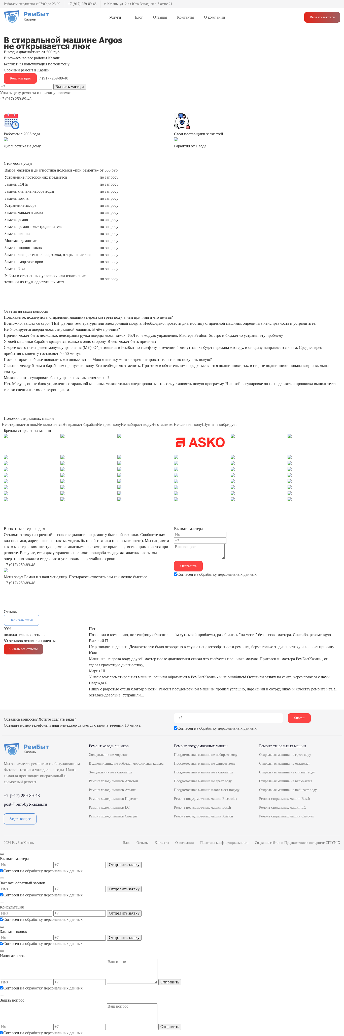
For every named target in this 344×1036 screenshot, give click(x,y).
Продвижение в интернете (305, 843)
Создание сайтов (268, 843)
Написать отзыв (21, 620)
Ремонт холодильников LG (109, 807)
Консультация (20, 78)
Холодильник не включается (110, 772)
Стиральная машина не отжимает (284, 763)
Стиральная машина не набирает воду (288, 790)
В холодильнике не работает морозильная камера (126, 763)
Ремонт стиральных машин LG (282, 807)
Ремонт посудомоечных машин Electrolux (205, 799)
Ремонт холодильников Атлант (112, 790)
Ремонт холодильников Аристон (113, 781)
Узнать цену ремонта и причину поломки (36, 93)
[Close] (2, 854)
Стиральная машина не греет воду (285, 755)
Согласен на (217, 574)
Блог (139, 17)
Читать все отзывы (23, 649)
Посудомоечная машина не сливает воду (204, 763)
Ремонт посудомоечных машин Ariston (203, 816)
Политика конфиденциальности (224, 843)
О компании (214, 17)
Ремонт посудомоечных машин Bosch (202, 807)
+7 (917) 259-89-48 (82, 4)
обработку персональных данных (228, 574)
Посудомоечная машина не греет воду (203, 781)
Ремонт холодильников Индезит (113, 799)
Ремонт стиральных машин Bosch (284, 799)
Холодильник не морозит (108, 755)
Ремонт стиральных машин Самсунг (286, 816)
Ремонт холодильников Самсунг (113, 816)
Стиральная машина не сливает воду (287, 772)
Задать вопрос (20, 819)
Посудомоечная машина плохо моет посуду (206, 790)
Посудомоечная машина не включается (203, 772)
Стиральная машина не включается (285, 781)
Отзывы (160, 17)
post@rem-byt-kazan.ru (25, 804)
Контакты (185, 17)
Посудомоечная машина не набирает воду (205, 755)
